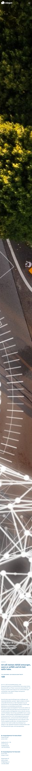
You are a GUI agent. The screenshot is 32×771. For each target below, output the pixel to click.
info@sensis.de (5, 745)
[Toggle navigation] (29, 3)
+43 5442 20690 (5, 763)
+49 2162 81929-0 (5, 747)
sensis (16, 684)
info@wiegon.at (5, 762)
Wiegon (6, 2)
